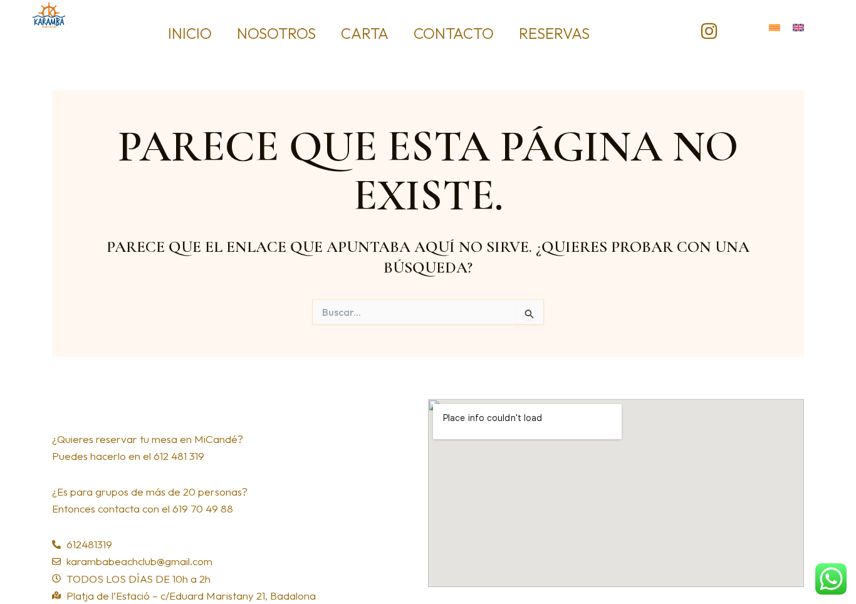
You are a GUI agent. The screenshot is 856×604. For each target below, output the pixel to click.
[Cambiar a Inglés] (798, 26)
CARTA (365, 33)
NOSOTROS (276, 33)
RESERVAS (554, 33)
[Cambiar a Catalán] (774, 26)
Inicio (190, 33)
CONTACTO (454, 33)
